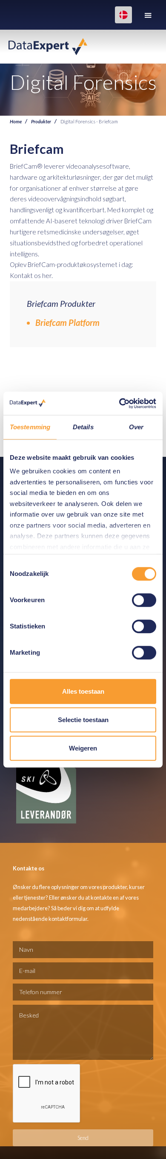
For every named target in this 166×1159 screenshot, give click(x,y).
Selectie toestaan (83, 719)
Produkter (41, 121)
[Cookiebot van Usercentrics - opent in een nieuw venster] (119, 403)
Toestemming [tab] (30, 427)
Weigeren (83, 748)
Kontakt (21, 275)
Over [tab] (136, 427)
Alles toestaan (83, 691)
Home (16, 121)
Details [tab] (83, 427)
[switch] (144, 600)
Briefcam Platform (67, 322)
